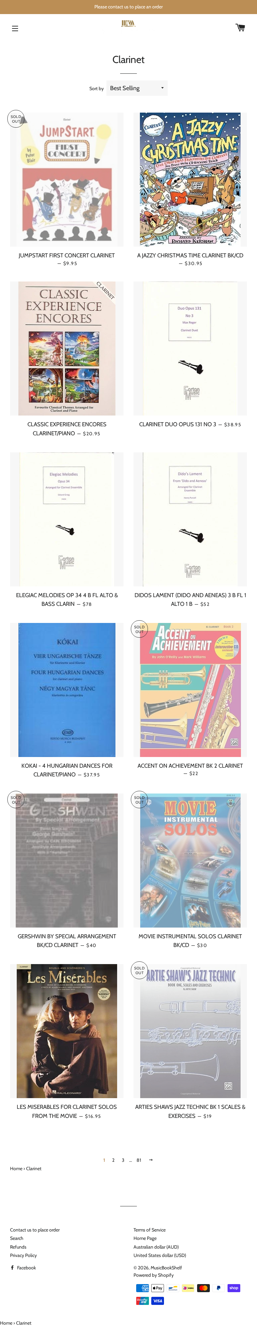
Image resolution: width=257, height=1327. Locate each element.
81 (139, 1160)
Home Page (145, 1238)
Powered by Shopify (154, 1275)
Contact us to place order (35, 1230)
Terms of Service (150, 1230)
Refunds (18, 1247)
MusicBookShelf (166, 1268)
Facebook (26, 1268)
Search (16, 1238)
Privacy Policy (23, 1255)
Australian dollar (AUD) (156, 1247)
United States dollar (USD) (160, 1255)
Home (16, 1168)
